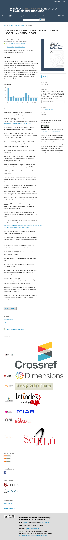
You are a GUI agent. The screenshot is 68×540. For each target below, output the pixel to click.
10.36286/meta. (44, 523)
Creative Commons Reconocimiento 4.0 (51, 131)
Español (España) (8, 319)
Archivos (11, 25)
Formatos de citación (48, 101)
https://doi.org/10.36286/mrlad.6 (16, 47)
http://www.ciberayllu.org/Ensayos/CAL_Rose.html (18, 123)
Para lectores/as (8, 503)
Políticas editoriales (39, 16)
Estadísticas (62, 16)
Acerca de (14, 16)
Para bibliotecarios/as (9, 508)
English (6, 322)
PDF (45, 76)
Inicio (5, 16)
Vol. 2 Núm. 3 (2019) (20, 25)
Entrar (63, 1)
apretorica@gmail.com (32, 529)
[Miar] (25, 414)
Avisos (52, 16)
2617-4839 (26, 523)
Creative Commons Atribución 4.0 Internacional (33, 535)
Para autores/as (8, 506)
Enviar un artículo (10, 308)
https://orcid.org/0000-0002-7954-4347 (16, 43)
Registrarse (57, 1)
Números (25, 16)
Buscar (42, 19)
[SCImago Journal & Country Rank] (14, 329)
